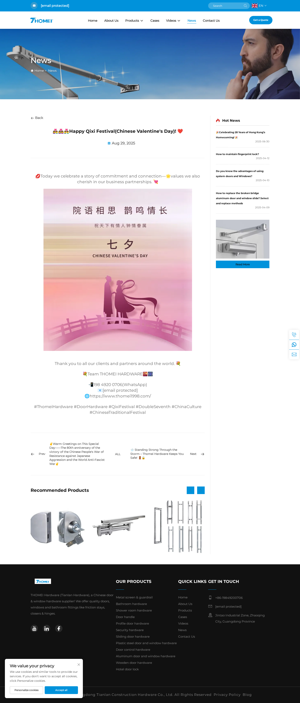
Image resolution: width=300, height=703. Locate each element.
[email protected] (55, 6)
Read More (243, 264)
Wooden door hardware (134, 663)
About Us (111, 20)
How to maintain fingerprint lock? (237, 154)
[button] (190, 490)
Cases (154, 20)
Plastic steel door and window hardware (146, 643)
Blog (247, 695)
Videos (171, 20)
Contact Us (211, 20)
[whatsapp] (294, 344)
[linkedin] (46, 628)
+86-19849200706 (229, 598)
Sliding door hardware (133, 636)
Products (132, 20)
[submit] (245, 5)
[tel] (294, 335)
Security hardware (130, 630)
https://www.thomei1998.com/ (120, 396)
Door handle (125, 617)
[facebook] (58, 628)
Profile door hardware (132, 623)
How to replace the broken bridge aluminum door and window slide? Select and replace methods (242, 198)
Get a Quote (260, 19)
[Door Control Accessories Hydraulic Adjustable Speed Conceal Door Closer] (117, 526)
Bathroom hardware (131, 604)
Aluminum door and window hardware (145, 656)
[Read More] (242, 239)
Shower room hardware (134, 610)
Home (92, 20)
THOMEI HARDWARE (121, 374)
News (192, 20)
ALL (117, 454)
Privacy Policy (227, 695)
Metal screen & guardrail (134, 597)
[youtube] (34, 628)
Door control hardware (133, 650)
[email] (294, 354)
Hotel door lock (127, 669)
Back (38, 118)
